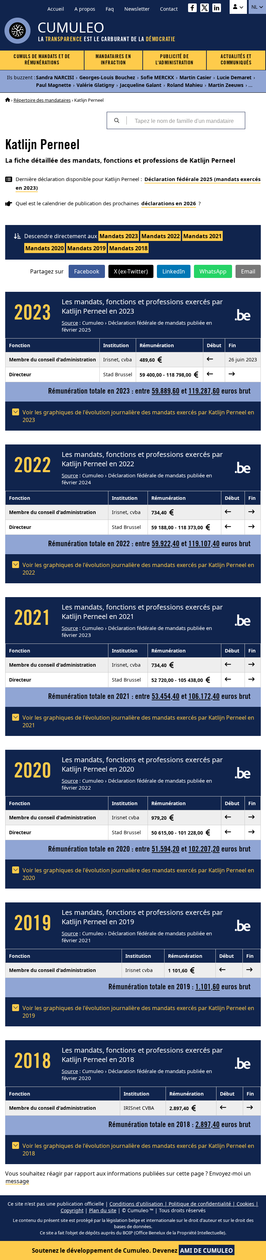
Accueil (55, 9)
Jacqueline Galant (140, 85)
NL (255, 7)
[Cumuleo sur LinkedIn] (218, 8)
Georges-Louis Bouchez (107, 77)
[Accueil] (7, 100)
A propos (84, 9)
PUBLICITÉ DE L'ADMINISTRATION (175, 60)
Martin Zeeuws (225, 85)
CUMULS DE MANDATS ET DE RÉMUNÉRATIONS (42, 60)
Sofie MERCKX (157, 77)
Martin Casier (195, 77)
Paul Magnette (53, 85)
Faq (110, 9)
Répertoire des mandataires (42, 100)
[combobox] (185, 120)
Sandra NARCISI (55, 77)
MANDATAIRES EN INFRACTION (113, 60)
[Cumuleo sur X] (206, 8)
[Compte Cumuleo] (238, 7)
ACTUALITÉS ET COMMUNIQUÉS (236, 60)
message (17, 1181)
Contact (169, 9)
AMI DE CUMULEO (206, 1250)
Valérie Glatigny (95, 85)
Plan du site (102, 1210)
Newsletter (137, 9)
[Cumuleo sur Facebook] (194, 8)
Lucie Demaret (234, 77)
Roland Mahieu (185, 85)
